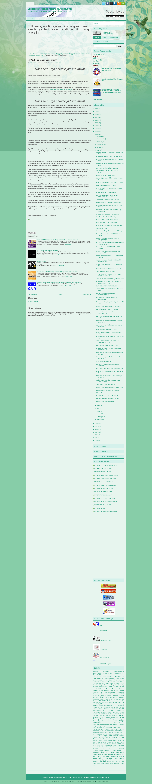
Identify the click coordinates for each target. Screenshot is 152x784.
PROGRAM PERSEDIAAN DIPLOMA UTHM (104, 715)
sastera (111, 763)
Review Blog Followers (103, 729)
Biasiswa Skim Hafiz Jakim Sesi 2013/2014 (109, 156)
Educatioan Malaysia (98, 685)
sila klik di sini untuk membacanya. (61, 89)
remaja (107, 763)
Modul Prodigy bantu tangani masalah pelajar (109, 182)
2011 (96, 426)
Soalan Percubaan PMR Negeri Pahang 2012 (109, 306)
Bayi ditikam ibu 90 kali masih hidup (107, 345)
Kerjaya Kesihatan (74, 54)
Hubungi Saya (114, 694)
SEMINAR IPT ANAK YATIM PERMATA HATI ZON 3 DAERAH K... (108, 349)
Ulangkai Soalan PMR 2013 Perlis (106, 185)
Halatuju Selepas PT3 (111, 690)
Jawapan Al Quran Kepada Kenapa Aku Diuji (105, 699)
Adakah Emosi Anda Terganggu (105, 271)
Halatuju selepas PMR (109, 692)
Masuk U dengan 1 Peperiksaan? (106, 192)
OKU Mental (117, 710)
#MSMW (95, 671)
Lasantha (72, 781)
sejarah (116, 763)
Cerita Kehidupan (98, 678)
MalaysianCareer (104, 657)
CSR (123, 676)
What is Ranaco (41, 261)
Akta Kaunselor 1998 (119, 673)
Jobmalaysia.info (106, 640)
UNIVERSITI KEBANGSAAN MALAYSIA (105, 501)
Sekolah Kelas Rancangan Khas (101, 742)
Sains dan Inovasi (110, 732)
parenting (121, 761)
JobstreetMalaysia (105, 664)
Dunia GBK (105, 683)
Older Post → (87, 294)
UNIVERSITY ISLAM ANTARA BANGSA (105, 465)
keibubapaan (119, 758)
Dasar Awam (113, 680)
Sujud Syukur (100, 745)
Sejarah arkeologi (111, 737)
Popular (97, 37)
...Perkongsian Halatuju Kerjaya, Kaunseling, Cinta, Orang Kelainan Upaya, (60, 8)
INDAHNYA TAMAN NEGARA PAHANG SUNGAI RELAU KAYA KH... (107, 196)
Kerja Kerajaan (111, 704)
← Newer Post (33, 294)
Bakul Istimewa (97, 99)
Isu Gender (108, 697)
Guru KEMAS (115, 686)
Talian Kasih (109, 747)
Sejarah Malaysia (118, 735)
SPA (101, 626)
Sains (102, 732)
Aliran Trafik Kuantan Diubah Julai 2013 (107, 199)
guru (123, 754)
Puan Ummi (33, 63)
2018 (96, 120)
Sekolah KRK (121, 740)
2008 (96, 435)
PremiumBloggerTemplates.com (85, 781)
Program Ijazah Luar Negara (116, 724)
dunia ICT (105, 752)
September (100, 144)
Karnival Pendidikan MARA (116, 700)
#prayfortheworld (119, 671)
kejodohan (96, 761)
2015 (96, 128)
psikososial (96, 763)
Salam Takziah (120, 732)
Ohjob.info (104, 649)
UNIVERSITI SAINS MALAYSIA (103, 495)
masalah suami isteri (112, 761)
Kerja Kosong (120, 704)
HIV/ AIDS (98, 689)
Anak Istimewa (113, 675)
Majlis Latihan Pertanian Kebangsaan (105, 708)
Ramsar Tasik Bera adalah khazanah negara (109, 202)
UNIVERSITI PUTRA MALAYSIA (103, 505)
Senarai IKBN (116, 743)
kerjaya (53, 54)
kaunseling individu (117, 756)
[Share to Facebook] (35, 233)
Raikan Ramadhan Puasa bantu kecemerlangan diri (105, 293)
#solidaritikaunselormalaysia (101, 673)
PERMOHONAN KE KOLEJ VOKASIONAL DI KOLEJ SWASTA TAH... (108, 282)
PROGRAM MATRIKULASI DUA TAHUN (112, 714)
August (99, 147)
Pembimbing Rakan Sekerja (110, 723)
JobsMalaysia (102, 630)
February (99, 417)
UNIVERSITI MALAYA (100, 508)
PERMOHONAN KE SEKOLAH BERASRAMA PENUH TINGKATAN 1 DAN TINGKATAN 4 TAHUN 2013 (112, 90)
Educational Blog (109, 685)
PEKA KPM (115, 712)
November (100, 139)
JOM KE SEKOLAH (118, 697)
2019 (96, 117)
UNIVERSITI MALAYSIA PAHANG (103, 488)
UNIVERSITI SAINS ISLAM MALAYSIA (105, 478)
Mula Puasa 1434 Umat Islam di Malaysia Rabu (110, 368)
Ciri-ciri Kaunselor (109, 678)
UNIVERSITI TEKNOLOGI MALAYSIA (104, 498)
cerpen (111, 750)
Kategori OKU (97, 702)
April (98, 411)
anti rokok (111, 749)
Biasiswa (118, 677)
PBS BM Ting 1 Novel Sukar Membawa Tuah (109, 225)
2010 (96, 429)
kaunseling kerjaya (44, 54)
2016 (96, 126)
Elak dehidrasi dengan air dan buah (106, 329)
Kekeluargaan (113, 702)
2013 (96, 134)
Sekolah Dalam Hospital (100, 740)
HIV (94, 689)
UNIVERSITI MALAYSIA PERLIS (103, 491)
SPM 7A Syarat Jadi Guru (103, 361)
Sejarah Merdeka (98, 737)
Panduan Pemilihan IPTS (112, 717)
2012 (96, 423)
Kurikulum (96, 705)
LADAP (101, 705)
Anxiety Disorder (110, 676)
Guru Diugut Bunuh (101, 228)
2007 (96, 438)
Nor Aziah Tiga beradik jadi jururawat (42, 60)
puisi (102, 763)
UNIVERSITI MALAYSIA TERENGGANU (105, 511)
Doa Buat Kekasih (118, 681)
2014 (96, 131)
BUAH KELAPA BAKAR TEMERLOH (106, 286)
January (99, 419)
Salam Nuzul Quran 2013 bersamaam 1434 (108, 269)
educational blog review (100, 754)
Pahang (121, 716)
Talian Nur (116, 747)
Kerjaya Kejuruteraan (62, 54)
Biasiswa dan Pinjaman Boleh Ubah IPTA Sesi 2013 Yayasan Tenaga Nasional (59, 282)
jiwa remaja (97, 756)
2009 (96, 432)
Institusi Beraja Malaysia (109, 695)
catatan (116, 749)
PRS (117, 715)
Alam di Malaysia (98, 675)
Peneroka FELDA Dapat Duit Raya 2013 (107, 309)
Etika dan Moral (97, 686)
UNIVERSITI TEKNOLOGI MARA (103, 468)
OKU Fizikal (109, 710)
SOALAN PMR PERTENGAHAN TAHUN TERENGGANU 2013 (107, 341)
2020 (96, 114)
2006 (96, 440)
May (98, 408)
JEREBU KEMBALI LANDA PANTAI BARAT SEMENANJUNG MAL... (108, 275)
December (100, 136)
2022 (96, 111)
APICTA (111, 673)
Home (30, 3)
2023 (96, 109)
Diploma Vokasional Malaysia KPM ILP (108, 680)
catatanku (105, 751)
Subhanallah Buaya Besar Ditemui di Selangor (109, 231)
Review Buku (114, 729)
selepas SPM (39, 55)
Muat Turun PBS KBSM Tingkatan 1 (106, 222)
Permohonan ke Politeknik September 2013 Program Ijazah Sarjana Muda (57, 271)
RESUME (114, 727)
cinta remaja (117, 750)
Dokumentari (97, 683)
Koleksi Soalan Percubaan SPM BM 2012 (108, 390)
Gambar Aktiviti (107, 686)
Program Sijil (97, 726)
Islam (102, 697)
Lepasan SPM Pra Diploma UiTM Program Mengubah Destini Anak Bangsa (57, 239)
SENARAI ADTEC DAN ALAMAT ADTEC (107, 396)
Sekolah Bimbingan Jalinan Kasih (114, 739)
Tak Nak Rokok (101, 747)
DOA (106, 680)
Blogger (107, 777)
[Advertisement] (108, 546)
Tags (104, 37)
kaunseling (106, 756)
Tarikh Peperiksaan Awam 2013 (105, 384)
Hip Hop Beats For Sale (101, 781)
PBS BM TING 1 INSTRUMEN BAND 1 (107, 219)
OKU (103, 710)
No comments (57, 63)
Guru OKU (121, 686)
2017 (96, 123)
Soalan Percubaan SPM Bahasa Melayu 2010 (109, 387)
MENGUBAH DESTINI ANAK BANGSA (114, 707)
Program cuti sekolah (109, 726)
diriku (122, 750)
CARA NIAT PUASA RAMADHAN (105, 401)
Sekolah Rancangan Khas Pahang (102, 743)
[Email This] (29, 233)
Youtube (122, 747)
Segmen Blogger (98, 735)
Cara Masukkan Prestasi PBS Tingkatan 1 (108, 217)
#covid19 (105, 671)
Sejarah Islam (108, 735)
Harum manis (105, 694)
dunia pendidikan (117, 752)
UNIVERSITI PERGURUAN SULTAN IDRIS (106, 475)
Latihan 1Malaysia (107, 705)
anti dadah (103, 749)
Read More (68, 244)
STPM (118, 731)
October (99, 142)
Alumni (106, 675)
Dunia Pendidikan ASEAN (117, 683)
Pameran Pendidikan (99, 717)
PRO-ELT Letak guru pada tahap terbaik (107, 214)
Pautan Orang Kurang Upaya (109, 719)
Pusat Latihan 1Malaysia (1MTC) (105, 175)
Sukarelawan (108, 745)
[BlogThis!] (31, 233)
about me (96, 749)
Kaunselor (105, 702)
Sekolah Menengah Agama (117, 742)
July (98, 150)
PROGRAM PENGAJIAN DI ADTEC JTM (107, 398)
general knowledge (114, 754)
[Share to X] (33, 233)
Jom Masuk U (103, 700)
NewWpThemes (54, 781)
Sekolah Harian (112, 740)
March (99, 414)
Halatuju (35, 54)
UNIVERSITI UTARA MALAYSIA (103, 472)
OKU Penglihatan (106, 712)
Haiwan (103, 689)
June (98, 405)
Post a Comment (33, 302)
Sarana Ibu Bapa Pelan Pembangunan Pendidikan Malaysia (108, 734)
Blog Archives (114, 37)
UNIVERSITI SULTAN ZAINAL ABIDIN (105, 485)
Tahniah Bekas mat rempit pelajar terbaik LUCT (110, 279)
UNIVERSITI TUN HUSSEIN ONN (103, 482)
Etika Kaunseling (119, 685)
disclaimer (96, 752)
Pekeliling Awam (111, 721)
